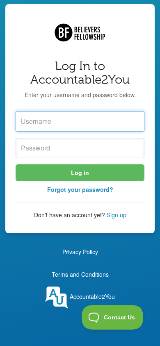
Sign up (116, 215)
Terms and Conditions (80, 274)
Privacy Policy (80, 252)
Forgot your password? (80, 189)
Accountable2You (91, 296)
